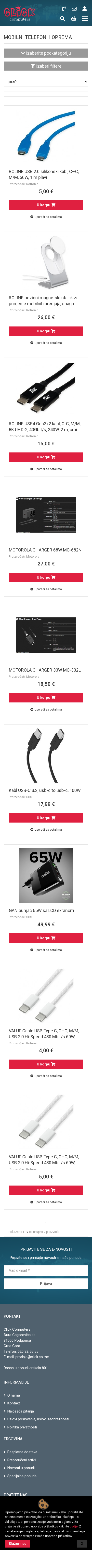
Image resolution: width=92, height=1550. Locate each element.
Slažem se (17, 1543)
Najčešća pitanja (20, 1411)
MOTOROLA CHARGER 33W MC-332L (45, 670)
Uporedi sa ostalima (48, 217)
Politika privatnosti (22, 1427)
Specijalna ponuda (22, 1476)
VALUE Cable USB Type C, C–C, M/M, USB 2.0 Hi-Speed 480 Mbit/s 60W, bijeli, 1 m (44, 1036)
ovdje (74, 1526)
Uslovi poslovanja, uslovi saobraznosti (38, 1419)
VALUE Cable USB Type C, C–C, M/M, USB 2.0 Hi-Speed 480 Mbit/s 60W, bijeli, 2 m (44, 1162)
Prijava (46, 1283)
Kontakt (13, 1403)
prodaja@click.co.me (32, 1357)
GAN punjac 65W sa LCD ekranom (41, 910)
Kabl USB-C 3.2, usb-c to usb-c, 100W (45, 790)
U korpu (44, 205)
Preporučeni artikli (21, 1460)
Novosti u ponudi (21, 1468)
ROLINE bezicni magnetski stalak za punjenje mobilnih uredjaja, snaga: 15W (44, 303)
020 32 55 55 (28, 1351)
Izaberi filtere (48, 66)
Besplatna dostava (22, 1452)
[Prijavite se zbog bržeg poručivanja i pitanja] (85, 8)
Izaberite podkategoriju (48, 53)
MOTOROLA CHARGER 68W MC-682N (45, 549)
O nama (13, 1395)
